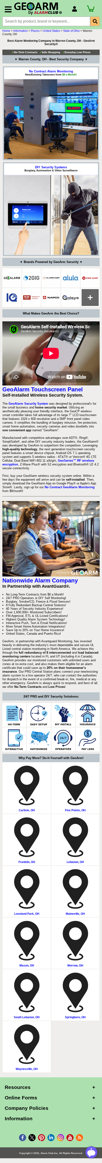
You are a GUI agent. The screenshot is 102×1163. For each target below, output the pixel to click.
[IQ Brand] (11, 297)
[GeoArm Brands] (90, 297)
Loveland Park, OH (26, 913)
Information (20, 31)
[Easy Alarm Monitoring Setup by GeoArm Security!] (39, 715)
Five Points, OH (75, 810)
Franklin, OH (27, 862)
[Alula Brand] (70, 277)
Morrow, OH (75, 965)
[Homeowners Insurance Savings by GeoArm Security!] (88, 715)
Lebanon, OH (75, 862)
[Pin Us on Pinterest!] (41, 1137)
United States (51, 31)
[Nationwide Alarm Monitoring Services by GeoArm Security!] (39, 739)
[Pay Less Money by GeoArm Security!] (88, 739)
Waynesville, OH (27, 1069)
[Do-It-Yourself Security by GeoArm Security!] (63, 715)
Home (6, 31)
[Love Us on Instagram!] (60, 1137)
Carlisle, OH (27, 810)
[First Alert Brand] (90, 277)
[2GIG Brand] (31, 277)
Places (35, 31)
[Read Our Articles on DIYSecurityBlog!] (79, 1137)
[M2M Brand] (31, 297)
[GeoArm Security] (40, 8)
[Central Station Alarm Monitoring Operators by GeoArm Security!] (63, 739)
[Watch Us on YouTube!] (70, 1137)
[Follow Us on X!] (32, 1137)
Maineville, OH (75, 913)
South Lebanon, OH (27, 1017)
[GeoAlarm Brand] (11, 277)
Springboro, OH (75, 1017)
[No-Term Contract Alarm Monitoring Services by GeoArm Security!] (14, 715)
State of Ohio (71, 31)
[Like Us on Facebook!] (22, 1137)
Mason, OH (26, 965)
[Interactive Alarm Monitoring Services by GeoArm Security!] (14, 739)
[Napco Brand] (51, 297)
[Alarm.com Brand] (51, 277)
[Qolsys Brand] (70, 297)
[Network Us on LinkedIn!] (51, 1137)
